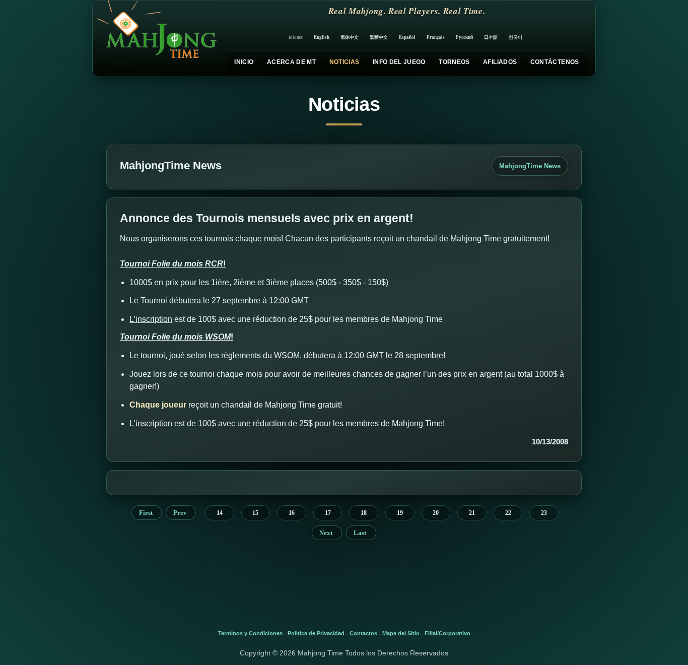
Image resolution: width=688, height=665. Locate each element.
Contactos (363, 633)
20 (436, 512)
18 (364, 512)
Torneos (454, 61)
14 (220, 512)
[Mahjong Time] (155, 39)
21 (472, 512)
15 (255, 512)
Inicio (243, 61)
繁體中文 (379, 37)
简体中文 (349, 37)
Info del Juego (399, 61)
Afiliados (500, 61)
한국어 (515, 37)
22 (508, 512)
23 (544, 512)
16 (292, 512)
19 (400, 512)
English (321, 37)
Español (407, 37)
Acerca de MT (291, 61)
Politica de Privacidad (316, 633)
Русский (464, 37)
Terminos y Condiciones (250, 633)
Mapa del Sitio (401, 633)
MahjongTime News (530, 166)
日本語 (491, 37)
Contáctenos (554, 61)
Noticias (344, 61)
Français (436, 37)
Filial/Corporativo (447, 633)
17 (328, 512)
